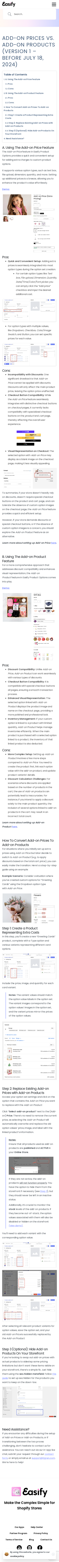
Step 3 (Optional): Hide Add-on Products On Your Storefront (29, 132)
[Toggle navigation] (54, 4)
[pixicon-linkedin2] (29, 1548)
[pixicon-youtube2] (19, 1548)
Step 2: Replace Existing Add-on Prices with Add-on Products (29, 124)
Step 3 (43, 1191)
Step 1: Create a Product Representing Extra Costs (29, 117)
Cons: (11, 88)
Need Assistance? (15, 138)
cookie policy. (17, 1556)
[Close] (53, 1554)
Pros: (10, 83)
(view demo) (16, 1225)
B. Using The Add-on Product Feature (25, 93)
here (53, 543)
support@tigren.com (43, 1458)
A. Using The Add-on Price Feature (22, 79)
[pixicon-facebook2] (40, 1548)
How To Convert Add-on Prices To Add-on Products (26, 109)
